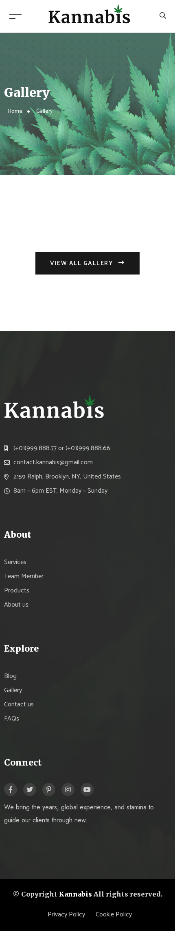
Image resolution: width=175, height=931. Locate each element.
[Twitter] (29, 789)
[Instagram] (67, 789)
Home (15, 111)
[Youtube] (87, 789)
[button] (87, 263)
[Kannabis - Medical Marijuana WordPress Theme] (89, 16)
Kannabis (75, 894)
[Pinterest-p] (48, 789)
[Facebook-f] (10, 789)
